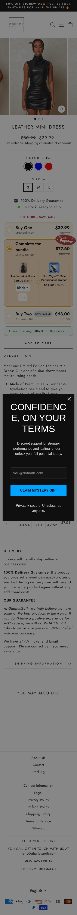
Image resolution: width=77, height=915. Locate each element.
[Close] (69, 399)
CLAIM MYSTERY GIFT (38, 490)
